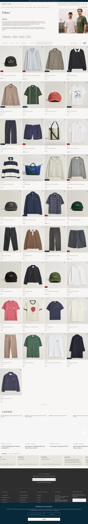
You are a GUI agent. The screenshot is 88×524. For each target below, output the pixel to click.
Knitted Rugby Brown (27, 255)
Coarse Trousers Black (6, 255)
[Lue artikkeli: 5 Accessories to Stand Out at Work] (60, 432)
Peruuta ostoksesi (23, 502)
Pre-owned (43, 7)
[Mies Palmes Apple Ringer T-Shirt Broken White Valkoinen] (33, 310)
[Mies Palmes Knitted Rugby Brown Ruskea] (33, 239)
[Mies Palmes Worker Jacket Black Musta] (33, 274)
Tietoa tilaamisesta (24, 495)
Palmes (2, 73)
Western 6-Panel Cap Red (51, 111)
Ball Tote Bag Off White (50, 148)
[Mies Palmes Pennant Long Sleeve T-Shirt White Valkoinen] (55, 346)
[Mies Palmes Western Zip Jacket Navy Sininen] (11, 381)
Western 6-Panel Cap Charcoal (8, 220)
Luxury (47, 7)
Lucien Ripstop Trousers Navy (7, 148)
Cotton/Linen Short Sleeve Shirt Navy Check (55, 220)
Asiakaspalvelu (62, 3)
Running (38, 7)
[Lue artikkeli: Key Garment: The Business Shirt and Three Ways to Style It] (36, 432)
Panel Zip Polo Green (27, 111)
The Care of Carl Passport (44, 0)
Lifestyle (26, 7)
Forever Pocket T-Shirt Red (7, 327)
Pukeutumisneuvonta (74, 3)
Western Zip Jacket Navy (6, 398)
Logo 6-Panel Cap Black (6, 291)
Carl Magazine (81, 7)
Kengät (11, 7)
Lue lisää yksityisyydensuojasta (44, 482)
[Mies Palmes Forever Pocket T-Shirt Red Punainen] (11, 310)
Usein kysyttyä (22, 499)
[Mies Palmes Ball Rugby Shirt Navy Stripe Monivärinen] (11, 167)
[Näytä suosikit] (83, 4)
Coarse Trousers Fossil (6, 362)
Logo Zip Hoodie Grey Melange (52, 184)
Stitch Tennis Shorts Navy (29, 148)
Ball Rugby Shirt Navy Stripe (7, 184)
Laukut (22, 7)
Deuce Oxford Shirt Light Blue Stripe (31, 75)
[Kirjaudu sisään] (81, 4)
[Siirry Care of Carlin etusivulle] (6, 3)
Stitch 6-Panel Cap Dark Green (52, 291)
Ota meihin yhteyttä (24, 497)
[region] (44, 460)
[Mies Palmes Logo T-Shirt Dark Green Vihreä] (33, 346)
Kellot (19, 7)
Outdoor (34, 7)
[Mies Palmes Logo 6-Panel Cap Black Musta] (11, 274)
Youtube (39, 499)
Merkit (30, 7)
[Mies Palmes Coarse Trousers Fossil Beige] (11, 346)
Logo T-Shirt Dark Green (28, 362)
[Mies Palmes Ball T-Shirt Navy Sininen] (55, 310)
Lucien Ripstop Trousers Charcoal (52, 255)
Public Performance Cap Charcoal (8, 75)
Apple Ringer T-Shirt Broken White (30, 327)
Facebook (39, 497)
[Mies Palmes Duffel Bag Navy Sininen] (33, 167)
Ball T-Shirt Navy (49, 327)
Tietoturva (4, 499)
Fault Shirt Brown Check (6, 111)
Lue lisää (56, 510)
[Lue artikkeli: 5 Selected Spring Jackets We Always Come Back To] (12, 432)
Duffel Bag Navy (26, 184)
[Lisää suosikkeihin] (20, 47)
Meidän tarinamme (6, 497)
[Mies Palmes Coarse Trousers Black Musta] (11, 239)
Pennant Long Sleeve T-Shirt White (53, 362)
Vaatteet (7, 7)
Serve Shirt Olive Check (50, 75)
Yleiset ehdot (4, 502)
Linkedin (39, 502)
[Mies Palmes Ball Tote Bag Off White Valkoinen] (55, 132)
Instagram (39, 495)
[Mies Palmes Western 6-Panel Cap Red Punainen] (55, 94)
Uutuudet (3, 7)
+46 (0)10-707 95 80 (62, 501)
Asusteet (15, 7)
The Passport (5, 495)
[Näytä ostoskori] (86, 4)
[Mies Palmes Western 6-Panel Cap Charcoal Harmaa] (11, 203)
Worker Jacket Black (27, 291)
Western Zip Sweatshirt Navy (29, 220)
